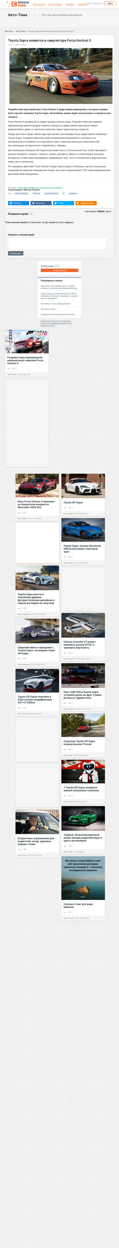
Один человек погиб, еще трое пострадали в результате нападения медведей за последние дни (36, 1123)
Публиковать (16, 253)
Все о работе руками (26, 1012)
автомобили (51, 193)
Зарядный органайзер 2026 (80, 1001)
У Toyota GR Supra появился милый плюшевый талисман (81, 789)
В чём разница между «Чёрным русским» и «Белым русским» (36, 1067)
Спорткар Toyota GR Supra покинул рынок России (79, 742)
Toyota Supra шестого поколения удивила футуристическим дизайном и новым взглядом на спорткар (36, 598)
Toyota (36, 193)
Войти (110, 3)
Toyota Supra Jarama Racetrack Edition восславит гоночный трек (82, 548)
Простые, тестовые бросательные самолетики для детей (37, 998)
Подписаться (59, 270)
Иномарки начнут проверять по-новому (35, 895)
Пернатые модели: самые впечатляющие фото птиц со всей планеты (81, 1176)
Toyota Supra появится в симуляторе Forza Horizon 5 (51, 31)
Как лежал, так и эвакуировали (55, 303)
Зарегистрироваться (95, 3)
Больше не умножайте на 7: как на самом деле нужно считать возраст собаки (37, 1173)
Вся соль (9, 31)
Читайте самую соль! (72, 968)
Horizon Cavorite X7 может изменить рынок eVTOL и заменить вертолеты (80, 644)
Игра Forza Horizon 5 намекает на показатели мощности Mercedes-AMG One (36, 504)
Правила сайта (48, 325)
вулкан (73, 193)
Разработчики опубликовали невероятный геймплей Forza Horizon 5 (25, 360)
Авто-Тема (17, 14)
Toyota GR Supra (73, 502)
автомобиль (21, 193)
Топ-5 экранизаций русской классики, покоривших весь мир (81, 1229)
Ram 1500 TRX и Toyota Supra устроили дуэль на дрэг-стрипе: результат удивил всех (83, 694)
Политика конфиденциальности (56, 323)
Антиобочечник (48, 309)
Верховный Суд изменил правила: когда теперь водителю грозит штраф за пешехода (80, 1096)
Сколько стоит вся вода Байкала (78, 905)
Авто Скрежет (23, 614)
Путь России (69, 918)
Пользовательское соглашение (55, 321)
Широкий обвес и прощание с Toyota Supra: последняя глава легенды (36, 650)
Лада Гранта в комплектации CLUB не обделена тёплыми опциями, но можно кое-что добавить (59, 296)
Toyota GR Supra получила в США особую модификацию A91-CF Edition (35, 699)
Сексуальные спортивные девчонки (58, 314)
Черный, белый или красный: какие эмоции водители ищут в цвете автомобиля (83, 837)
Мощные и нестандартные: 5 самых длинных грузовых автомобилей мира (59, 287)
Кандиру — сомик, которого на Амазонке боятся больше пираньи (82, 954)
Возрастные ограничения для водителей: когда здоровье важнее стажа (36, 841)
